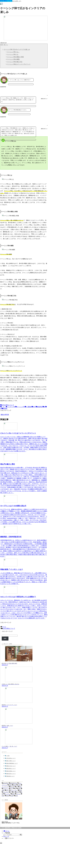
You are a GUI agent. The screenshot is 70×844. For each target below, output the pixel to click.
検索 (5, 638)
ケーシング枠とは (12, 54)
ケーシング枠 (21, 406)
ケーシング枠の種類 (13, 59)
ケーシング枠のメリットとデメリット (18, 64)
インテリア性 (11, 406)
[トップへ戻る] (1, 843)
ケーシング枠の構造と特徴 (15, 57)
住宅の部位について (8, 405)
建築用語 (40, 406)
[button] (21, 835)
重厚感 (5, 408)
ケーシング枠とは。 (13, 52)
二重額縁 (29, 406)
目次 (1, 45)
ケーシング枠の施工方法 (14, 61)
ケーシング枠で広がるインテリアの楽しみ (17, 49)
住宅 (34, 406)
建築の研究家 (5, 821)
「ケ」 (4, 406)
